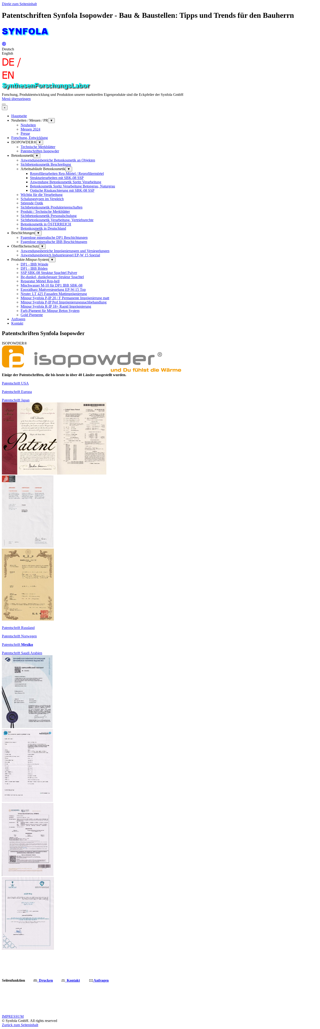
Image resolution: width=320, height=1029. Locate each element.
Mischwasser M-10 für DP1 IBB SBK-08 (51, 285)
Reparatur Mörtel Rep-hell (40, 281)
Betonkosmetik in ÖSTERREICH (46, 224)
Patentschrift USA (15, 383)
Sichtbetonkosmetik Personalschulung (49, 216)
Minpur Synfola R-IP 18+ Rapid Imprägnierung (56, 306)
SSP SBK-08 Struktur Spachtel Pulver (49, 273)
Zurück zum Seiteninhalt (20, 1025)
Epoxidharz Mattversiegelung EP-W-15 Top (53, 290)
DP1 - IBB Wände (34, 264)
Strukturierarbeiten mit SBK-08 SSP (57, 178)
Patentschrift (17, 645)
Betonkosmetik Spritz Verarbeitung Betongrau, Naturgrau (72, 186)
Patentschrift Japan (16, 400)
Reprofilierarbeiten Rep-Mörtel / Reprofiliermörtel (67, 174)
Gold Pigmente (32, 315)
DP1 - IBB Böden (34, 268)
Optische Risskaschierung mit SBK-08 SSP (62, 190)
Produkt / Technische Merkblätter (45, 211)
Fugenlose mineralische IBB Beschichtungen (54, 242)
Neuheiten (28, 125)
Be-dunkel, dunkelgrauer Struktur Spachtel (52, 277)
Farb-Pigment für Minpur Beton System (50, 311)
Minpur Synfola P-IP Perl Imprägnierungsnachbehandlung (64, 302)
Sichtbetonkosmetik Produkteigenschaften (51, 207)
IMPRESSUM (13, 1016)
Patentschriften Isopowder (40, 151)
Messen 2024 (30, 129)
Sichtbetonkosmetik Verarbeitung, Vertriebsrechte (57, 220)
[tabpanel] (160, 375)
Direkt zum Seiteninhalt (19, 4)
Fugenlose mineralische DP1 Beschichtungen (54, 237)
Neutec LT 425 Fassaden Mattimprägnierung (54, 294)
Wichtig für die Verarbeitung (42, 195)
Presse (25, 133)
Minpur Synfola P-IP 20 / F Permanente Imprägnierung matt (65, 298)
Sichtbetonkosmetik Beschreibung (46, 164)
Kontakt (17, 323)
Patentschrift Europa (17, 392)
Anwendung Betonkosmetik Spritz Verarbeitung (65, 182)
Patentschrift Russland (18, 628)
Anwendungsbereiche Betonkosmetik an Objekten (58, 160)
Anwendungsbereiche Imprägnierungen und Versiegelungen (65, 251)
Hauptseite (19, 116)
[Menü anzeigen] (4, 104)
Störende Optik (32, 203)
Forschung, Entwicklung (29, 138)
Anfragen (18, 319)
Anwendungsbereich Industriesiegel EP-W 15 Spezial (60, 255)
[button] (43, 980)
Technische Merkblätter (38, 147)
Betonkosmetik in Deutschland (43, 228)
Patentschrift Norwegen (19, 636)
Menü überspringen (16, 99)
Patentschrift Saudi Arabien (22, 653)
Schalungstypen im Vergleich (42, 199)
